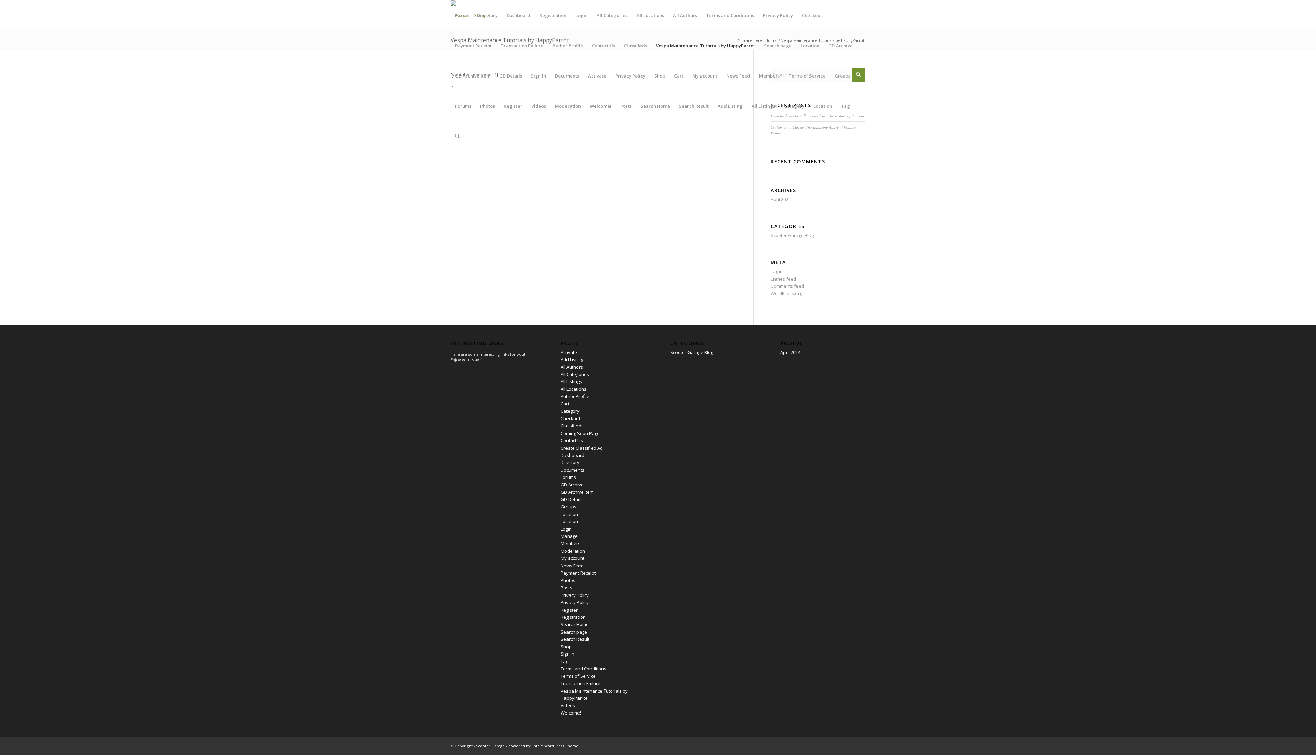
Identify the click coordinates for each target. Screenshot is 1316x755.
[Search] (457, 136)
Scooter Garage (490, 745)
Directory (487, 15)
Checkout (812, 15)
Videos (538, 106)
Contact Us (603, 46)
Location (810, 46)
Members (769, 76)
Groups (842, 76)
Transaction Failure (522, 46)
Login (581, 15)
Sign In (538, 76)
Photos (487, 106)
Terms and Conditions (730, 15)
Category (794, 106)
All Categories (612, 15)
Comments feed (787, 286)
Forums (463, 106)
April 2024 (781, 199)
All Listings (763, 106)
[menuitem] (457, 136)
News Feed (738, 76)
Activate (597, 76)
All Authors (685, 15)
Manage (569, 536)
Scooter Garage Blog (792, 235)
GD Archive (840, 46)
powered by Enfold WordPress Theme (543, 745)
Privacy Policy (778, 15)
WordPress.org (786, 293)
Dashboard (519, 15)
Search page (778, 46)
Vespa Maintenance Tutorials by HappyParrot (705, 46)
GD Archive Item (472, 76)
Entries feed (783, 279)
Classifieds (635, 46)
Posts (626, 106)
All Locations (650, 15)
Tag (845, 106)
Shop (659, 76)
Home (461, 15)
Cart (678, 76)
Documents (567, 76)
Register (513, 106)
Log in (777, 271)
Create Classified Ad (582, 448)
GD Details (510, 76)
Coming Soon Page (580, 433)
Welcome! (600, 106)
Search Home (655, 106)
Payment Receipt (473, 46)
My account (704, 76)
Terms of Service (807, 76)
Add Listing (730, 106)
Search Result (694, 106)
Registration (552, 15)
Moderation (568, 106)
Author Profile (567, 46)
